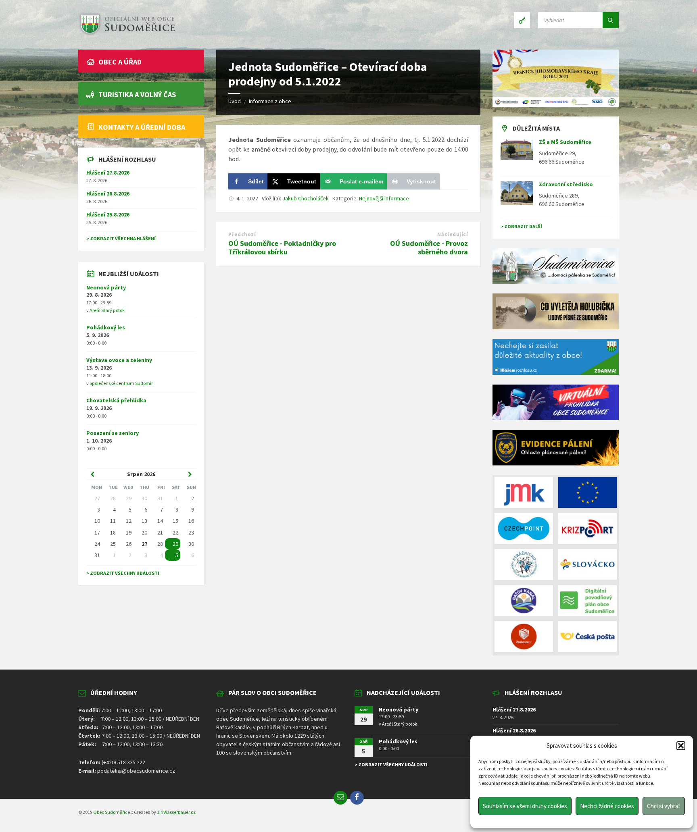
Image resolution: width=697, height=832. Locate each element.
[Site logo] (126, 34)
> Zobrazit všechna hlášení (121, 238)
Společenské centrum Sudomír (121, 383)
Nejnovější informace (384, 198)
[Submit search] (611, 20)
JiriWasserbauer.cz (176, 812)
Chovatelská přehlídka (116, 400)
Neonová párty (106, 287)
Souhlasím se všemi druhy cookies (525, 806)
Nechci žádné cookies (607, 806)
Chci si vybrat (663, 806)
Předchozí (242, 234)
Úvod (234, 101)
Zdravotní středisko (566, 184)
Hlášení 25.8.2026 (107, 214)
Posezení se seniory (112, 433)
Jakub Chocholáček (305, 198)
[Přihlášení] (522, 20)
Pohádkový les (105, 327)
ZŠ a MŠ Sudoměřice (565, 142)
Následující (452, 234)
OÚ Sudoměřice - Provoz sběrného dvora (429, 247)
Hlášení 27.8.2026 (107, 172)
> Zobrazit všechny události (122, 573)
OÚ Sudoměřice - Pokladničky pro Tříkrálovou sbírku (282, 247)
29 (175, 543)
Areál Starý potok (107, 310)
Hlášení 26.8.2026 (107, 193)
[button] (681, 746)
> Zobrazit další (521, 226)
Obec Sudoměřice (111, 812)
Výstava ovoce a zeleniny (119, 360)
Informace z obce (270, 101)
